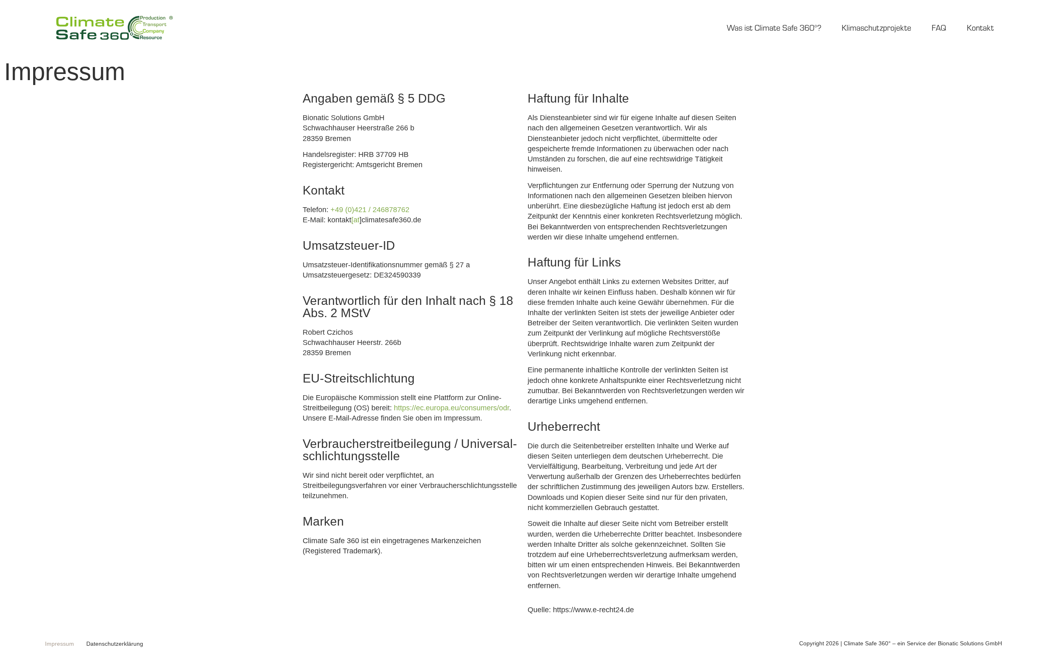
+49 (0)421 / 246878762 (369, 210)
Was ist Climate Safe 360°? (774, 27)
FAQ (939, 27)
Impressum (59, 643)
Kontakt (980, 27)
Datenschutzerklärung (114, 643)
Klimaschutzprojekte (876, 27)
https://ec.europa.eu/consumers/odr (451, 408)
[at (355, 220)
